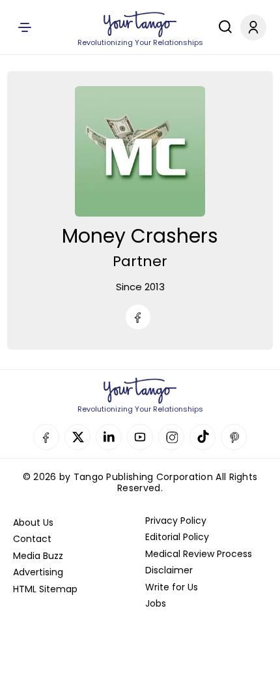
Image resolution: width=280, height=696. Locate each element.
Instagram (171, 437)
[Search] (222, 26)
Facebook (46, 437)
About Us (33, 522)
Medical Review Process (198, 553)
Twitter (77, 437)
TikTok (202, 437)
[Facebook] (138, 317)
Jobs (155, 603)
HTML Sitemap (45, 589)
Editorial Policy (177, 536)
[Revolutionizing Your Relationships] (140, 24)
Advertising (38, 572)
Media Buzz (38, 555)
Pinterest (234, 437)
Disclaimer (169, 570)
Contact (32, 538)
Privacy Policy (175, 520)
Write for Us (171, 587)
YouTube (140, 437)
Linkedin (109, 437)
